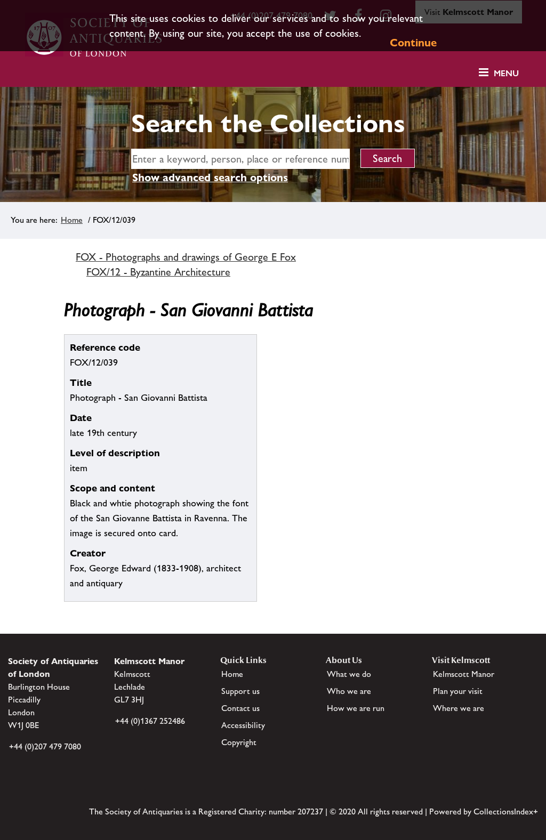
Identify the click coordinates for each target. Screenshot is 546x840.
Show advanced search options (210, 177)
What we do (349, 674)
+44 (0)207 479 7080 (45, 746)
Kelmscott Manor (463, 674)
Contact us (240, 708)
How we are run (355, 708)
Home (72, 220)
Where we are (458, 708)
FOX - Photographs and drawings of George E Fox (186, 257)
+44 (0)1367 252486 (150, 721)
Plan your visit (458, 691)
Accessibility (243, 725)
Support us (240, 691)
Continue (413, 42)
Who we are (349, 691)
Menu (506, 73)
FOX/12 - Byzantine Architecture (158, 271)
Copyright (238, 742)
